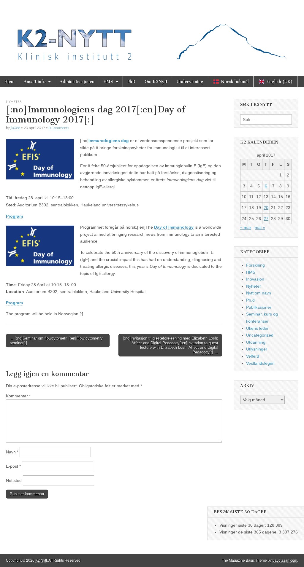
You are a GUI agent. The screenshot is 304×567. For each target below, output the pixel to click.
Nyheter (14, 101)
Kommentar (18, 396)
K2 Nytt (41, 560)
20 (266, 207)
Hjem (9, 81)
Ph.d (250, 300)
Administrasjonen (77, 81)
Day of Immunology (174, 227)
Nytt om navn (258, 293)
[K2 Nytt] (152, 33)
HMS (108, 81)
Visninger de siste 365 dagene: (249, 532)
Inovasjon (255, 279)
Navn (12, 452)
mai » (260, 227)
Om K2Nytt (156, 81)
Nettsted (14, 480)
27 (266, 218)
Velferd (252, 356)
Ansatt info (34, 81)
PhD (131, 81)
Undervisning (190, 81)
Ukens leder (257, 328)
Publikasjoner (258, 307)
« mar (245, 227)
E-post (13, 466)
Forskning (255, 265)
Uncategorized (259, 335)
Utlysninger (256, 349)
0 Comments (59, 127)
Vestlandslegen (260, 363)
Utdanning (255, 342)
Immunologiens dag (108, 140)
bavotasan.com (285, 560)
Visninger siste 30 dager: (243, 525)
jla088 (15, 127)
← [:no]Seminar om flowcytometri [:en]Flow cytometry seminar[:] (56, 340)
